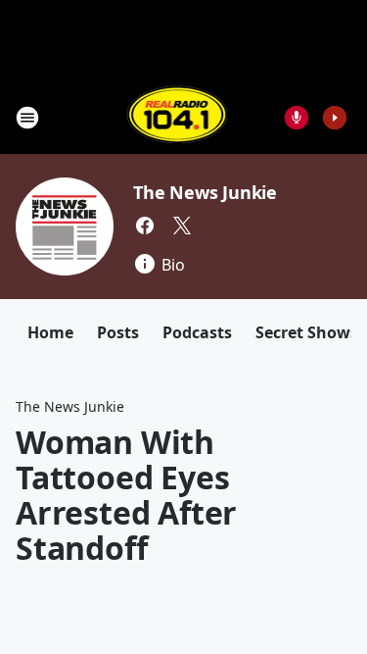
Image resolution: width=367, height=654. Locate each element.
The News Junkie (205, 192)
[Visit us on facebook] (145, 225)
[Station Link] (177, 117)
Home (50, 332)
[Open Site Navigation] (27, 117)
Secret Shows (306, 332)
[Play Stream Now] (334, 117)
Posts (118, 332)
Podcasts (197, 332)
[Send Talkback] (296, 117)
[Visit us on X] (182, 225)
